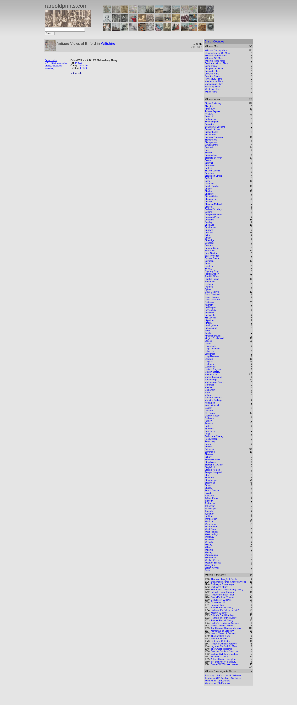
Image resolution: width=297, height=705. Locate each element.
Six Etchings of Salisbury (223, 661)
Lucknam (209, 364)
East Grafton (211, 253)
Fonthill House (212, 279)
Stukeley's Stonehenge (222, 584)
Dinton (208, 237)
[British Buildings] (150, 12)
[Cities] (159, 12)
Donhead (209, 243)
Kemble (208, 333)
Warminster (210, 524)
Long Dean (210, 353)
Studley (208, 488)
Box (207, 150)
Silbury (208, 457)
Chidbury (209, 194)
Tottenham (210, 506)
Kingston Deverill (213, 335)
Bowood (209, 147)
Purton (208, 426)
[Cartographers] (210, 12)
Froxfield (209, 286)
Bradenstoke (211, 155)
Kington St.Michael (214, 338)
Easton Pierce (212, 258)
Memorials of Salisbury (222, 631)
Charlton (209, 191)
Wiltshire (108, 43)
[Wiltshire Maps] (185, 12)
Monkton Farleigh (213, 400)
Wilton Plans (211, 91)
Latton (208, 343)
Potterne (209, 423)
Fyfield (208, 289)
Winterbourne (211, 555)
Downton (209, 245)
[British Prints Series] (116, 12)
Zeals (207, 570)
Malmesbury (211, 374)
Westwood (210, 539)
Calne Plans (211, 66)
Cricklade (209, 225)
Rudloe (208, 446)
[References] (202, 29)
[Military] (185, 29)
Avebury (209, 114)
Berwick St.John (213, 129)
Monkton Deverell (213, 397)
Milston (208, 395)
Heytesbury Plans (213, 79)
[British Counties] (107, 12)
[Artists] (202, 12)
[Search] (210, 29)
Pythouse (209, 428)
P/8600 (78, 63)
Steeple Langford (213, 472)
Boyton (208, 152)
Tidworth (209, 501)
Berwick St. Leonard (215, 127)
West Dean (210, 529)
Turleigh (209, 511)
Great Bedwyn (212, 292)
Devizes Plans (212, 73)
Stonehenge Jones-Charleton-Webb (228, 582)
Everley (208, 268)
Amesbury (210, 108)
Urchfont (209, 516)
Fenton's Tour (217, 605)
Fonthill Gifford (212, 276)
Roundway (210, 441)
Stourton (209, 485)
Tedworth (209, 495)
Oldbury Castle (212, 415)
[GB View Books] (193, 29)
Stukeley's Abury (219, 587)
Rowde (208, 444)
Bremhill (209, 163)
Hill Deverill (210, 317)
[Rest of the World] (142, 12)
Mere (207, 392)
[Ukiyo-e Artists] (142, 29)
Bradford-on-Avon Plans (216, 63)
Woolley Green (212, 560)
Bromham (209, 173)
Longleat (209, 361)
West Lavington (212, 534)
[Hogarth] (124, 21)
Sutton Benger (212, 490)
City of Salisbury (213, 103)
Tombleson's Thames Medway (226, 628)
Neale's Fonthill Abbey (222, 625)
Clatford (208, 206)
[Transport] (167, 21)
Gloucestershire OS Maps (217, 53)
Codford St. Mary (213, 209)
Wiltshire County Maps (216, 50)
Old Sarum (210, 413)
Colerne (208, 212)
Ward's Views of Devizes (223, 633)
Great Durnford (212, 297)
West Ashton (211, 526)
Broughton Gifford (213, 176)
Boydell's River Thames (222, 597)
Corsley (208, 222)
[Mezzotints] (210, 21)
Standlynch (210, 462)
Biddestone (210, 134)
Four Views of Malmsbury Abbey (227, 589)
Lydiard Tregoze (213, 369)
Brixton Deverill (212, 170)
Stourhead (210, 482)
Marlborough (211, 379)
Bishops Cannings (214, 137)
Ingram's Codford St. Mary (224, 646)
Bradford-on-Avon (213, 157)
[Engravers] (107, 21)
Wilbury (208, 544)
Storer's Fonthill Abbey (222, 607)
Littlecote (209, 351)
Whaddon (209, 542)
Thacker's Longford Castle (224, 579)
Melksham (210, 390)
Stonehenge (211, 480)
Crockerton (210, 227)
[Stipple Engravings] (107, 29)
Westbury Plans (213, 89)
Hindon (208, 323)
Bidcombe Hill (211, 132)
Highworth (209, 315)
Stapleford (210, 467)
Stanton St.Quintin (214, 464)
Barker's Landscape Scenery (225, 623)
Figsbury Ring (211, 271)
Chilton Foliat (211, 196)
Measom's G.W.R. (220, 656)
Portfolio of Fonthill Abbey (223, 618)
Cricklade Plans (212, 71)
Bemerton (209, 124)
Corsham (209, 219)
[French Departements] (193, 12)
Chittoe (208, 201)
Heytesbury (210, 310)
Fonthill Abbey (212, 274)
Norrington (210, 403)
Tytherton (209, 513)
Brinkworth (210, 165)
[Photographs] (185, 21)
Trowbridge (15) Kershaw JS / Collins (223, 678)
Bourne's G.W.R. (219, 638)
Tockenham (210, 503)
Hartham (209, 304)
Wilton (208, 547)
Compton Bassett (213, 214)
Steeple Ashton (212, 470)
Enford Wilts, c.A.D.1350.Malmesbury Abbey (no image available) (57, 64)
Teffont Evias (211, 498)
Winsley (209, 552)
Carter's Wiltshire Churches (224, 654)
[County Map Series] (124, 12)
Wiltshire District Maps (216, 55)
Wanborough (211, 519)
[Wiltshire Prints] (176, 12)
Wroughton (210, 565)
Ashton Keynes (212, 111)
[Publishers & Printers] (116, 21)
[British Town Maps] (133, 12)
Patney (208, 421)
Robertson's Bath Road (222, 594)
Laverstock (210, 346)
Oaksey (208, 408)
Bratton (208, 160)
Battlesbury (210, 119)
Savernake (210, 452)
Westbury (209, 537)
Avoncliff (209, 116)
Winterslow (210, 557)
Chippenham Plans (214, 68)
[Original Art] (176, 21)
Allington (209, 106)
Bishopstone (211, 139)
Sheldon (209, 454)
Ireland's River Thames (222, 592)
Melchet (209, 387)
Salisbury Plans (212, 86)
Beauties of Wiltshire (221, 600)
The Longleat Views (220, 636)
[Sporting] (159, 21)
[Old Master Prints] (202, 21)
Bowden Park (211, 145)
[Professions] (159, 29)
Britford (208, 168)
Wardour (209, 521)
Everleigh (209, 266)
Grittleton (209, 302)
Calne (207, 181)
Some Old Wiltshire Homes (224, 664)
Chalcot (208, 188)
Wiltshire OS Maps (214, 58)
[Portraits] (150, 21)
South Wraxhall (212, 459)
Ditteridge (209, 240)
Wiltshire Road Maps (215, 60)
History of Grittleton (220, 641)
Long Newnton (212, 356)
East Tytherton (212, 255)
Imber (207, 330)
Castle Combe (212, 186)
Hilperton (209, 320)
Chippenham (211, 199)
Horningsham (211, 325)
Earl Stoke (210, 250)
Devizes (209, 232)
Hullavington (211, 328)
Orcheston (210, 418)
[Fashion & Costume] (176, 29)
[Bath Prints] (167, 12)
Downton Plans (212, 76)
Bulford (208, 178)
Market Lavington (213, 377)
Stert (207, 475)
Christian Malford (213, 204)
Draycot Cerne (212, 248)
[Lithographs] (124, 29)
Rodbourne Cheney (214, 436)
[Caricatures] (133, 21)
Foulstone (209, 281)
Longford (209, 359)
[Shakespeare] (167, 29)
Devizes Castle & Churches (224, 651)
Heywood (209, 312)
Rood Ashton (211, 439)
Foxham (209, 284)
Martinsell (209, 384)
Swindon (209, 493)
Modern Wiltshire (219, 612)
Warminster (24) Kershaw (217, 683)
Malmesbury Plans (214, 81)
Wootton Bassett (213, 562)
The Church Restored (221, 649)
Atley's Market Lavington (223, 659)
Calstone (209, 183)
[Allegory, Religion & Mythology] (150, 29)
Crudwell (209, 230)
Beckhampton (211, 121)
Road (207, 433)
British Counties (214, 41)
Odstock (209, 410)
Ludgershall (210, 366)
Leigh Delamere (212, 348)
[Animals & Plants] (142, 21)
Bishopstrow (211, 142)
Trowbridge (210, 508)
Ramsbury (210, 431)
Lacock (208, 341)
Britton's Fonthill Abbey (222, 615)
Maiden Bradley (212, 372)
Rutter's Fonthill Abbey (222, 620)
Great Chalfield (212, 294)
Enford (83, 68)
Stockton (209, 477)
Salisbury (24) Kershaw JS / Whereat (223, 675)
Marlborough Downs (214, 382)
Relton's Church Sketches (224, 643)
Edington (209, 261)
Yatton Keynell (212, 568)
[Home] (68, 26)
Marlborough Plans (214, 84)
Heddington (210, 307)
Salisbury (209, 449)
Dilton (207, 235)
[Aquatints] (116, 29)
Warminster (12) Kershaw (217, 680)
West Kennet (211, 531)
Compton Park (212, 217)
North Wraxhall (212, 405)
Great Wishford (212, 299)
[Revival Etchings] (133, 29)
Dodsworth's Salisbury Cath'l (225, 610)
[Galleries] (193, 21)
